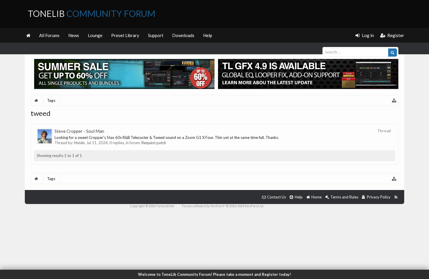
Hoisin (79, 142)
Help (207, 35)
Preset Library (125, 35)
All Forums (49, 35)
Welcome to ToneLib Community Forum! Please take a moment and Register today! (214, 274)
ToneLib (91, 13)
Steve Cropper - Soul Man (79, 131)
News (73, 35)
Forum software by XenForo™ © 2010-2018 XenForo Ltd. (223, 206)
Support (155, 35)
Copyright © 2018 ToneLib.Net (152, 206)
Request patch (154, 142)
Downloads (183, 35)
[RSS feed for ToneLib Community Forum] (396, 197)
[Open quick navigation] (394, 100)
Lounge (95, 35)
